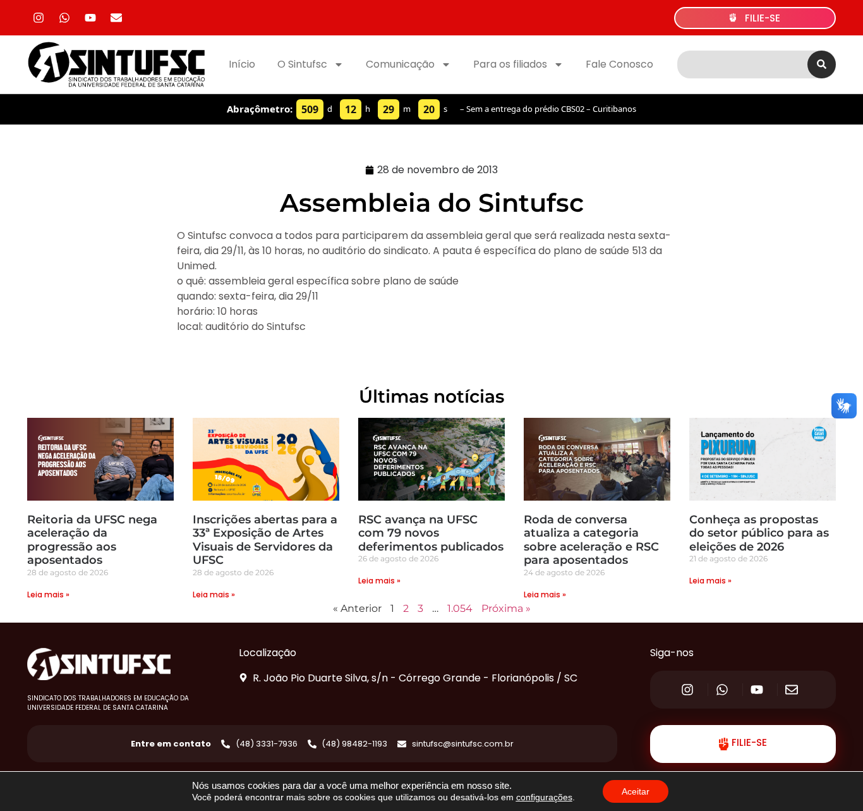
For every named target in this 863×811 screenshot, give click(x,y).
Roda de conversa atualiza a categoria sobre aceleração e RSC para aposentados (591, 540)
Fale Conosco (619, 64)
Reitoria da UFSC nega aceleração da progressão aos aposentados (92, 540)
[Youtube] (90, 17)
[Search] (821, 64)
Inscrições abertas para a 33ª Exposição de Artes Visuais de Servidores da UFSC (265, 540)
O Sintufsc (302, 64)
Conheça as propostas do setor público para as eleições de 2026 (759, 533)
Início (242, 64)
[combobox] (742, 64)
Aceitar (635, 791)
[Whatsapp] (64, 17)
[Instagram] (38, 17)
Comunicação (400, 64)
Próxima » (506, 608)
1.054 (460, 608)
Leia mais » (48, 594)
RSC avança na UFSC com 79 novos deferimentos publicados (431, 533)
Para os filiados (510, 64)
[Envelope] (116, 17)
